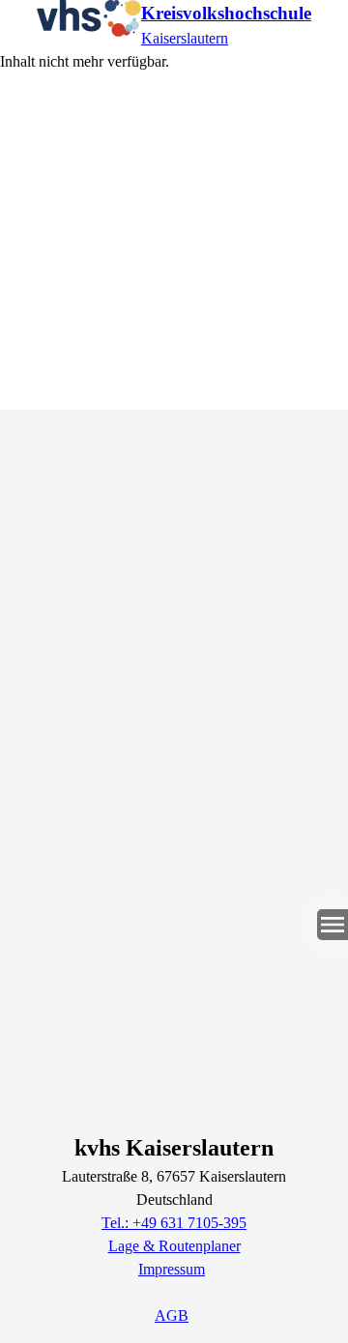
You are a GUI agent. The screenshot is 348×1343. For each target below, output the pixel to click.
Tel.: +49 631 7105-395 (174, 1222)
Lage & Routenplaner (174, 1246)
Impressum (171, 1269)
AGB (171, 1315)
